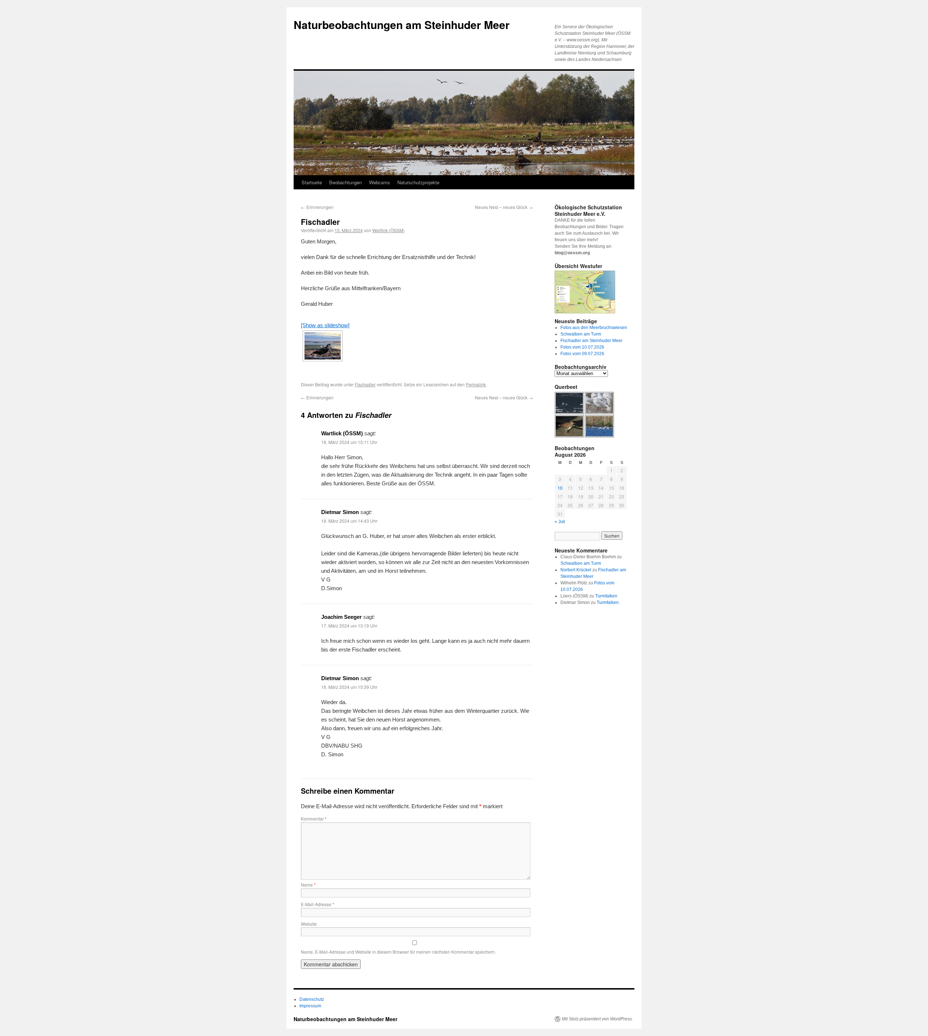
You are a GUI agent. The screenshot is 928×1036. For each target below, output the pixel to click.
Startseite (312, 182)
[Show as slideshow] (325, 325)
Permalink (476, 384)
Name (308, 884)
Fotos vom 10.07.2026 (582, 347)
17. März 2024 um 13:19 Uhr (349, 625)
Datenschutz (311, 999)
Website (309, 924)
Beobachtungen (345, 182)
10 (560, 488)
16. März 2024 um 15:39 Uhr (349, 687)
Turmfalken (606, 596)
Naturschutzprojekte (418, 182)
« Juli (560, 521)
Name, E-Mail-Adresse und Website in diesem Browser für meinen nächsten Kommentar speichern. (398, 952)
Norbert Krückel (575, 569)
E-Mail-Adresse (317, 904)
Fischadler (365, 384)
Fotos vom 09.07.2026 (582, 353)
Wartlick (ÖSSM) (388, 230)
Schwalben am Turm (580, 334)
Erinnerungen (317, 207)
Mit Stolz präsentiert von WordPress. (597, 1018)
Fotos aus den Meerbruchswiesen (593, 327)
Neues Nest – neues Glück (504, 207)
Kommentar (314, 818)
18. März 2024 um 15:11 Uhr (349, 442)
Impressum (310, 1005)
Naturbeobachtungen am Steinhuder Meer (402, 24)
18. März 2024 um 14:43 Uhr (349, 521)
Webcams (379, 182)
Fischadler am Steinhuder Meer (591, 340)
